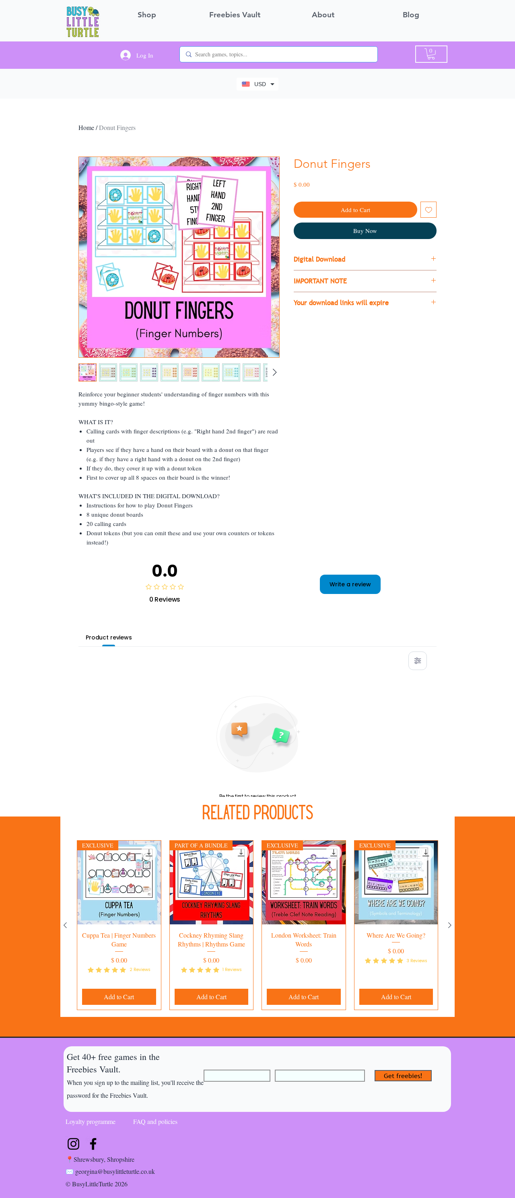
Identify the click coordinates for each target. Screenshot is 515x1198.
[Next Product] (450, 925)
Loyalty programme (90, 1121)
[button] (431, 54)
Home (86, 127)
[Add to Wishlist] (428, 210)
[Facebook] (93, 1144)
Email (282, 1066)
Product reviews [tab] (109, 637)
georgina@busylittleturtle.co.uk (115, 1171)
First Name (218, 1066)
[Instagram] (73, 1144)
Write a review (350, 584)
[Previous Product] (65, 925)
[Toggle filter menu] (417, 661)
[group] (257, 925)
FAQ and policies (155, 1121)
